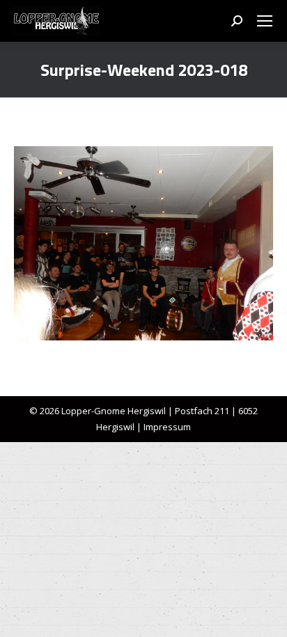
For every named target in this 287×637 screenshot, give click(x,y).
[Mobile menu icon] (264, 21)
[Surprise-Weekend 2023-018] (143, 243)
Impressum (167, 426)
